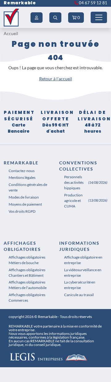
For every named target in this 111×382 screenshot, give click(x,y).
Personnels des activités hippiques (74, 182)
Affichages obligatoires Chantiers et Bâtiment (27, 272)
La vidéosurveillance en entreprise (82, 272)
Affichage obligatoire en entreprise (83, 260)
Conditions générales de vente (28, 187)
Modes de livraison (24, 197)
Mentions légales (22, 177)
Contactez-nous (22, 170)
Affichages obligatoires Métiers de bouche (27, 260)
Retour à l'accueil (55, 78)
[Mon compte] (37, 17)
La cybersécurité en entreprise (79, 285)
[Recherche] (55, 17)
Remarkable (20, 3)
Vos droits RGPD (22, 211)
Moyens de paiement (25, 204)
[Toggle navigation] (98, 17)
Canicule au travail (79, 294)
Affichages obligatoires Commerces (27, 297)
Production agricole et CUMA (73, 200)
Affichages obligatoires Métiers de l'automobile (28, 285)
